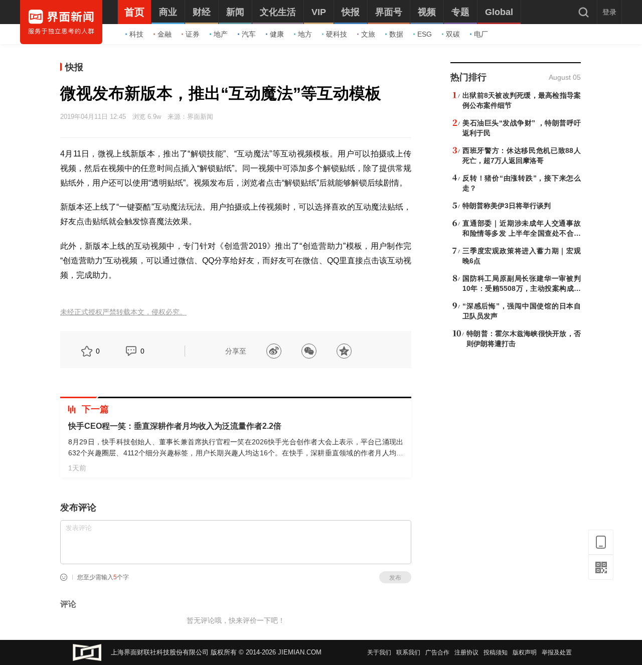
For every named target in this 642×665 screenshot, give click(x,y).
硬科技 (336, 34)
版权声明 (525, 652)
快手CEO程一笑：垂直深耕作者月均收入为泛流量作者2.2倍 (174, 426)
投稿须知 (496, 652)
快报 (74, 67)
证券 (193, 34)
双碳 (453, 34)
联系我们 (408, 652)
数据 (396, 34)
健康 (277, 34)
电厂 (481, 34)
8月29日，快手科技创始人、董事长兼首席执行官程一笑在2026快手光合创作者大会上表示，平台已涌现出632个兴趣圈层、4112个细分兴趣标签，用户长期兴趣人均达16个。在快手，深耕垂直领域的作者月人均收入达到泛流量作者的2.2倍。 (235, 453)
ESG (424, 34)
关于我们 (379, 652)
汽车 (249, 34)
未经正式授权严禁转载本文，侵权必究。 (123, 312)
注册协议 (466, 652)
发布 (395, 577)
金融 (164, 34)
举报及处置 (557, 652)
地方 (305, 34)
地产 (221, 34)
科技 (136, 34)
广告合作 (437, 652)
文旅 (368, 34)
